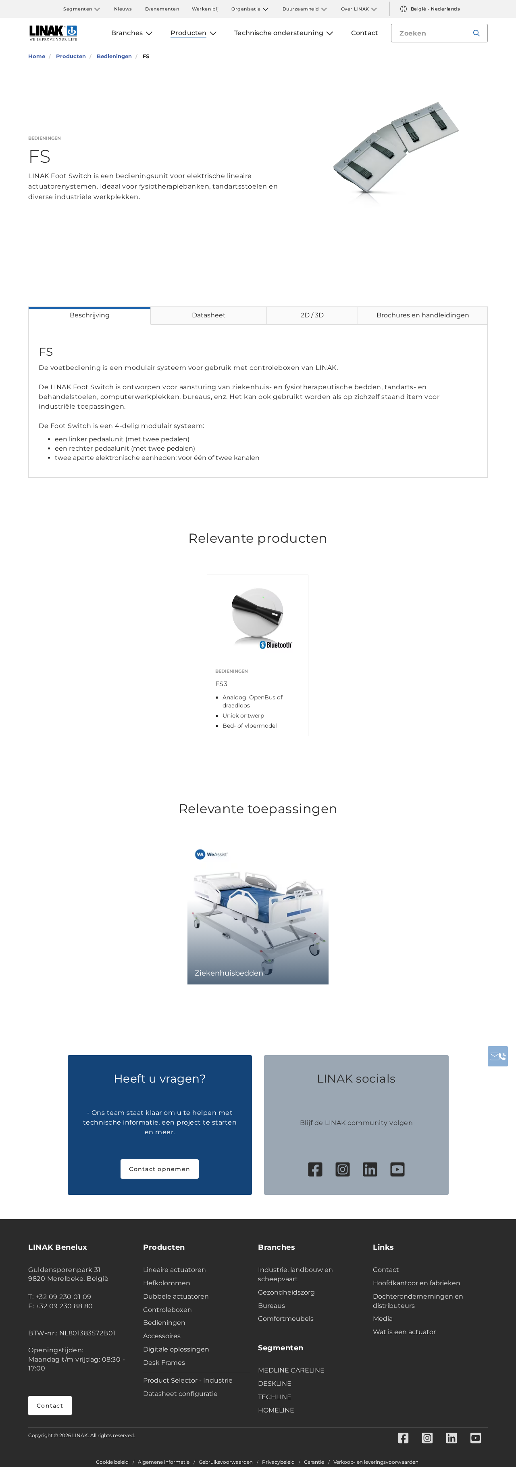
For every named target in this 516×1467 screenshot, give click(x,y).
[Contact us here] (498, 1056)
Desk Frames (164, 1362)
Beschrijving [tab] (90, 315)
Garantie (314, 1462)
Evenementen (162, 9)
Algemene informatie (163, 1462)
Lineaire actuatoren (174, 1270)
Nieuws (123, 9)
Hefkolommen (166, 1283)
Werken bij (205, 9)
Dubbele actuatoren (176, 1296)
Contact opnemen (159, 1169)
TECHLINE (274, 1397)
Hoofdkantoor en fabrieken (416, 1283)
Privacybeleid (278, 1462)
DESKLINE (274, 1383)
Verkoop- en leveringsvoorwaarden (375, 1462)
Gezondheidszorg (286, 1292)
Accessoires (162, 1336)
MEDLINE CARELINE (291, 1370)
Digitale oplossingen (176, 1349)
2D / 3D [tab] (312, 315)
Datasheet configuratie (180, 1394)
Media (383, 1318)
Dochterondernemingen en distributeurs (418, 1301)
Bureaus (271, 1306)
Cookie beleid (112, 1462)
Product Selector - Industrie (188, 1380)
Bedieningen (164, 1322)
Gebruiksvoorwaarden (226, 1462)
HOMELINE (276, 1410)
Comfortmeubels (286, 1318)
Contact (50, 1405)
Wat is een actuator (404, 1332)
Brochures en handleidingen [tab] (423, 315)
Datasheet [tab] (209, 315)
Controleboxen (167, 1310)
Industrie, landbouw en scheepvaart (295, 1274)
